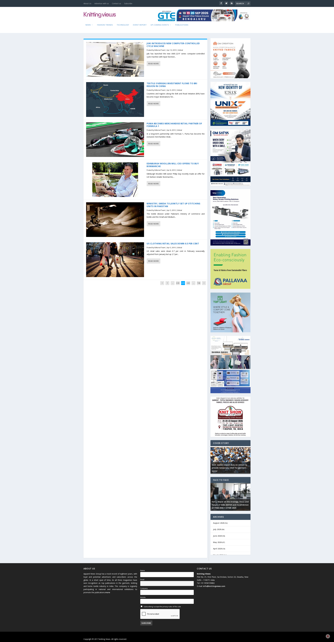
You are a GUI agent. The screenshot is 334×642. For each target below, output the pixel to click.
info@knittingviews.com (214, 586)
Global (180, 50)
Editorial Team (159, 50)
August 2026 (218, 523)
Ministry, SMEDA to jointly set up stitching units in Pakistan (173, 205)
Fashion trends (105, 25)
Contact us (116, 3)
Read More (153, 63)
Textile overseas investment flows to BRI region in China (172, 85)
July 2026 (217, 529)
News (88, 25)
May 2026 (217, 542)
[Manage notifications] (328, 636)
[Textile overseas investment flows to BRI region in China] (115, 99)
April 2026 (217, 548)
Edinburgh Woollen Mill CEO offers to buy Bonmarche (173, 165)
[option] (237, 460)
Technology (123, 25)
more (107, 592)
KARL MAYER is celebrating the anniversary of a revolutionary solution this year (240, 504)
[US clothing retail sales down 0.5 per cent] (115, 259)
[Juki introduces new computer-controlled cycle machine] (115, 59)
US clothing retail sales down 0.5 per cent (173, 243)
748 (198, 283)
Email (142, 579)
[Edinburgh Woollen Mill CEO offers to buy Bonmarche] (115, 179)
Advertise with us (101, 3)
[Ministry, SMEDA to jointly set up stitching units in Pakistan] (115, 219)
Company (144, 588)
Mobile (143, 597)
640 (188, 283)
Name (142, 570)
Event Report (140, 25)
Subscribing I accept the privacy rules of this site (162, 607)
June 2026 (217, 536)
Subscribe (128, 3)
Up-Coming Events (160, 25)
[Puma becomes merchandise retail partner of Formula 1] (115, 139)
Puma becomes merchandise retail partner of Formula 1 (174, 125)
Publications (181, 25)
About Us (87, 3)
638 (177, 283)
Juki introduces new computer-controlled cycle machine (173, 45)
